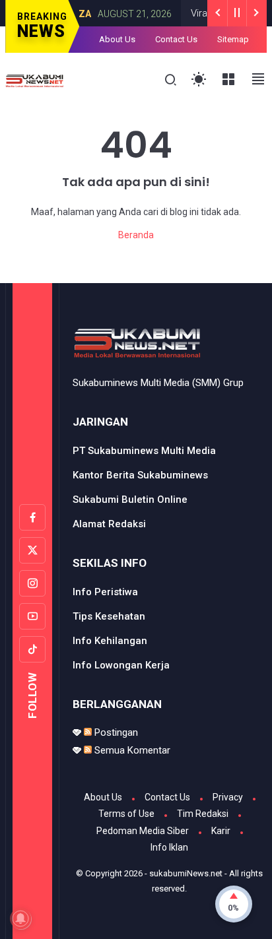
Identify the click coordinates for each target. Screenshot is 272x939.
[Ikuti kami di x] (32, 550)
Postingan (115, 732)
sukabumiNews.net (185, 873)
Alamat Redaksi (109, 524)
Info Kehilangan (110, 641)
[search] (171, 80)
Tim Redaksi (202, 813)
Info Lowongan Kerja (121, 665)
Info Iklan (169, 847)
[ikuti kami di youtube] (32, 616)
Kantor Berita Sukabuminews (140, 475)
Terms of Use (126, 813)
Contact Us (176, 39)
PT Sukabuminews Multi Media (144, 451)
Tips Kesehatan (109, 616)
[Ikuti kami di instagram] (32, 583)
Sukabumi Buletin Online (130, 499)
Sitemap (233, 39)
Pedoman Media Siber (142, 831)
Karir (220, 831)
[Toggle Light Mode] (199, 79)
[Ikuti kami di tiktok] (32, 649)
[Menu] (229, 79)
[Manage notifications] (20, 918)
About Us (117, 39)
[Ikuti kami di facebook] (32, 517)
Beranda (136, 235)
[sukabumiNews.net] (36, 79)
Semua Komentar (131, 750)
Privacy (228, 797)
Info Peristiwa (105, 592)
